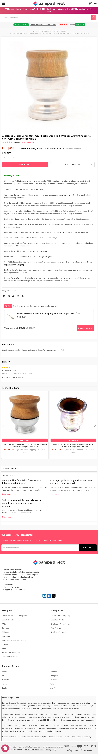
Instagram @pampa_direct (41, 714)
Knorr (4, 684)
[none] (49, 85)
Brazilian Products (58, 620)
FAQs (4, 624)
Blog (4, 648)
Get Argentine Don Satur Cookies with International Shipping (21, 482)
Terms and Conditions (11, 652)
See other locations (73, 149)
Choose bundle (85, 328)
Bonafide (53, 672)
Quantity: (6, 153)
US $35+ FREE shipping (60, 616)
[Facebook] (4, 296)
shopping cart (68, 195)
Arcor (4, 672)
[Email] (9, 296)
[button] (72, 164)
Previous (3, 425)
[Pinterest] (22, 296)
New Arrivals (56, 628)
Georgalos (54, 676)
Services (5, 628)
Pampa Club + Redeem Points (14, 640)
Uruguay (20, 265)
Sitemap (5, 644)
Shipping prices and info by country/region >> (24, 189)
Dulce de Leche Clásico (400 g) (43, 25)
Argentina (8, 265)
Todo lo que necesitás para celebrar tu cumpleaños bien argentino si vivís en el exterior (23, 503)
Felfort (53, 684)
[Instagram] (44, 596)
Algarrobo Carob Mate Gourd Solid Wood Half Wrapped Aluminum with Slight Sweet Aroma (24, 445)
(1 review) (17, 142)
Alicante (5, 680)
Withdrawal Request (10, 657)
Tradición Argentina (59, 632)
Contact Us (6, 636)
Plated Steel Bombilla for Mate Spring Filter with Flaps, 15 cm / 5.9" (49, 313)
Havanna (53, 680)
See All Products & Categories (14, 616)
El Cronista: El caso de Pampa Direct (22, 717)
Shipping (5, 632)
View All (53, 688)
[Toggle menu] (3, 3)
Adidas (5, 676)
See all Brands (8, 620)
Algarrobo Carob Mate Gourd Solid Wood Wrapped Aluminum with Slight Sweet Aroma (73, 445)
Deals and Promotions (60, 624)
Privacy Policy (50, 750)
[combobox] (49, 17)
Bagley (5, 688)
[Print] (13, 296)
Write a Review (28, 142)
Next (94, 425)
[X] (18, 296)
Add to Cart (24, 440)
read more (6, 494)
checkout (60, 232)
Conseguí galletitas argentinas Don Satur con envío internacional (71, 482)
